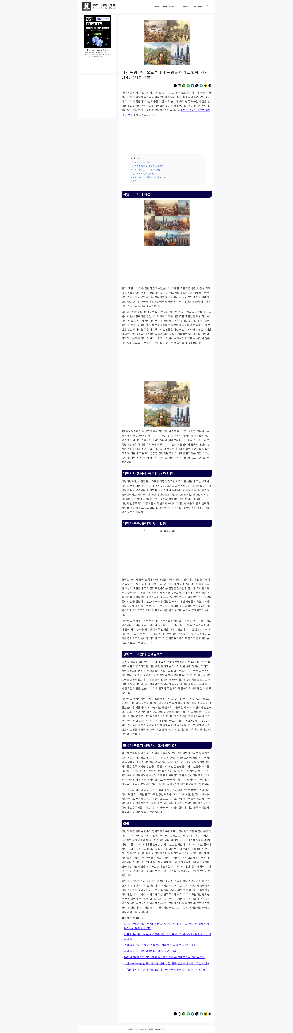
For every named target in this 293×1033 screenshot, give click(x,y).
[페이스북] (192, 86)
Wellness (185, 6)
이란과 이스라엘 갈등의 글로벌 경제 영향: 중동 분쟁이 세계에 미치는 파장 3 (166, 963)
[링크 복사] (175, 86)
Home (156, 6)
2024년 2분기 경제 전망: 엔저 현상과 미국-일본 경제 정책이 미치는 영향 (164, 957)
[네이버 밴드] (188, 86)
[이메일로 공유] (179, 86)
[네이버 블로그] (184, 86)
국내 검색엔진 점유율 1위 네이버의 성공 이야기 (150, 951)
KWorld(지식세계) (104, 5)
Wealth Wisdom (169, 6)
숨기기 (140, 158)
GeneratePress (159, 1029)
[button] (207, 6)
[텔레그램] (201, 86)
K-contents (198, 6)
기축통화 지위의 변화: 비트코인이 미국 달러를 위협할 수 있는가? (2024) (164, 969)
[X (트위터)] (197, 86)
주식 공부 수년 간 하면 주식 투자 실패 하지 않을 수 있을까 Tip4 (159, 944)
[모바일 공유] (210, 86)
